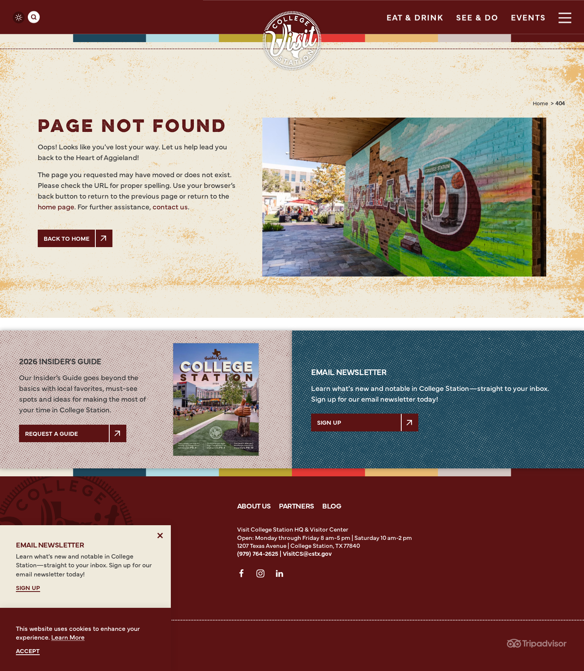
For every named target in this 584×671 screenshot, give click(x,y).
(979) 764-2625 (257, 553)
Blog (331, 506)
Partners (296, 506)
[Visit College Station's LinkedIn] (281, 575)
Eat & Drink (415, 17)
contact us (170, 206)
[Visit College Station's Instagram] (262, 575)
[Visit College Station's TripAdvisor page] (537, 645)
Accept (28, 651)
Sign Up (329, 422)
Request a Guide (51, 433)
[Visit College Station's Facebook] (243, 575)
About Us (254, 506)
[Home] (292, 40)
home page (56, 206)
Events (528, 17)
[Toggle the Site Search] (34, 17)
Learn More (68, 636)
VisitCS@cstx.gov (307, 553)
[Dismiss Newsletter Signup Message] (160, 535)
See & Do (477, 17)
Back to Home (66, 238)
